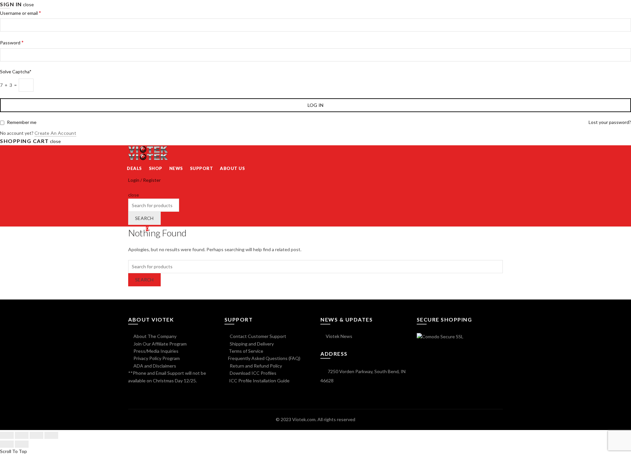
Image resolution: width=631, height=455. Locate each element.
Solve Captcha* (16, 71)
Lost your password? (610, 122)
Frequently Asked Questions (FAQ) (264, 358)
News (176, 168)
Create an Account (55, 133)
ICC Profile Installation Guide (259, 380)
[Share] (22, 435)
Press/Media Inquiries (155, 351)
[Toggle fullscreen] (36, 435)
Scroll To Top (13, 451)
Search (144, 218)
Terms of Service (246, 351)
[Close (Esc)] (7, 435)
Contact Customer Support (257, 336)
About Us (232, 168)
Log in (316, 105)
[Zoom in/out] (51, 435)
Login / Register (144, 180)
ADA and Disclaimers (154, 366)
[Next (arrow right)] (22, 444)
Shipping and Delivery (251, 344)
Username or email (20, 13)
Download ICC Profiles (252, 373)
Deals (134, 168)
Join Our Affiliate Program (159, 344)
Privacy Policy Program (156, 358)
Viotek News (338, 336)
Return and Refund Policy (255, 366)
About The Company (154, 336)
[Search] (130, 187)
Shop (155, 168)
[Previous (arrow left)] (7, 444)
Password (12, 42)
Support (201, 168)
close (28, 4)
